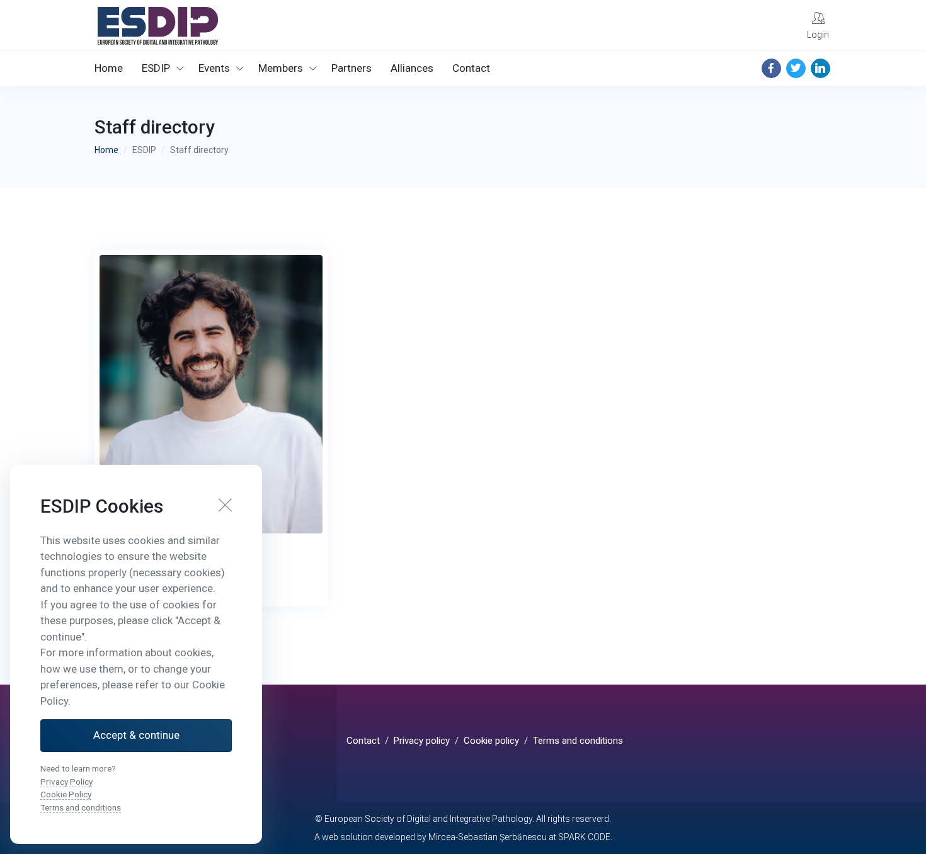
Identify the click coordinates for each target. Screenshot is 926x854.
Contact (471, 68)
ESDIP (156, 68)
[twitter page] (796, 68)
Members (280, 68)
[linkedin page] (820, 68)
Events (214, 68)
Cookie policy (491, 740)
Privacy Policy (66, 782)
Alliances (412, 68)
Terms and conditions (578, 740)
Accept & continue (136, 735)
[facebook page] (771, 68)
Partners (351, 68)
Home (108, 68)
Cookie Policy (65, 794)
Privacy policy (422, 740)
